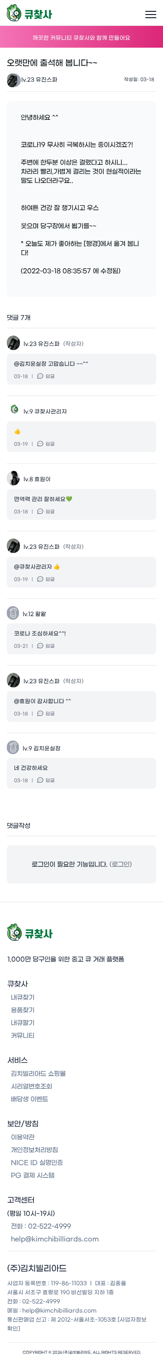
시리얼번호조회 (31, 1086)
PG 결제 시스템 (32, 1175)
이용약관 (22, 1137)
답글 (50, 376)
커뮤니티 (22, 1035)
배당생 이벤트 (29, 1099)
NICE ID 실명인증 (37, 1163)
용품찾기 (22, 1010)
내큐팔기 (22, 1023)
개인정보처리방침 (34, 1150)
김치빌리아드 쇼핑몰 (38, 1074)
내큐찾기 (22, 997)
